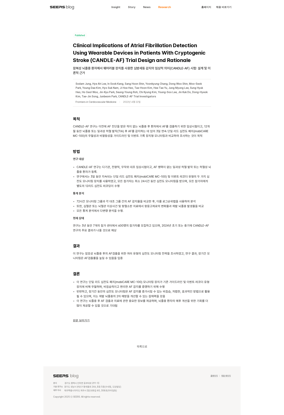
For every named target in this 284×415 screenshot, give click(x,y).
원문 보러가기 (81, 320)
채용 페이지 (226, 376)
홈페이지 (214, 376)
